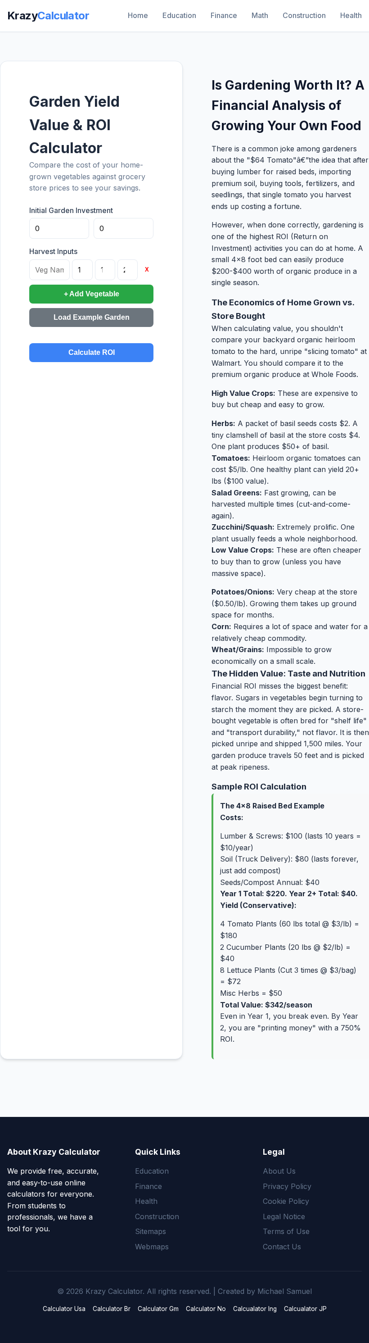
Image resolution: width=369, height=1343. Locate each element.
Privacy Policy (287, 1186)
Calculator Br (111, 1308)
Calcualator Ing (255, 1308)
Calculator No (206, 1308)
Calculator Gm (158, 1308)
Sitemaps (150, 1231)
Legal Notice (284, 1216)
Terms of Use (286, 1231)
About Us (279, 1170)
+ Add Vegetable (91, 294)
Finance (224, 15)
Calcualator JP (305, 1308)
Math (260, 15)
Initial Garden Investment (71, 210)
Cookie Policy (286, 1201)
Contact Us (282, 1246)
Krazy (48, 15)
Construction (304, 15)
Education (179, 15)
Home (138, 15)
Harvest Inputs (53, 251)
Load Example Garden (92, 317)
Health (351, 15)
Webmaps (152, 1246)
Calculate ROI (91, 352)
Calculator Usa (64, 1308)
